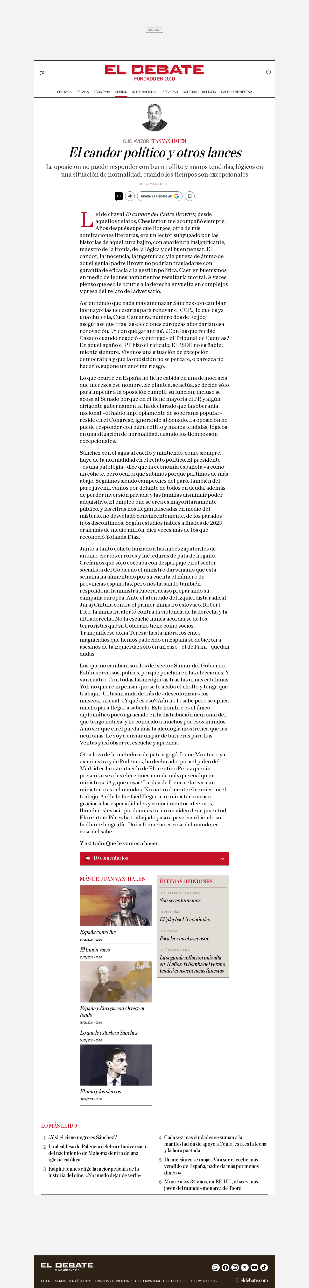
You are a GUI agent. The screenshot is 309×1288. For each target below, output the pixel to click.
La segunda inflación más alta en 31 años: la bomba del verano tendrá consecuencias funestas (192, 964)
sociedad (170, 92)
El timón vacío (95, 950)
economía (102, 92)
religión (209, 92)
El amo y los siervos (100, 1092)
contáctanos (79, 1281)
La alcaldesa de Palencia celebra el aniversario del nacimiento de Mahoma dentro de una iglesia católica (97, 1153)
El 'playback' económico (184, 920)
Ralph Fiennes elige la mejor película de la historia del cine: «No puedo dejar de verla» (94, 1172)
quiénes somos (53, 1281)
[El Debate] (154, 69)
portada (64, 92)
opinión (121, 92)
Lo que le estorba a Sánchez (108, 1033)
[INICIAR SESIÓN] (268, 72)
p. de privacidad (148, 1281)
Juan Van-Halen (168, 141)
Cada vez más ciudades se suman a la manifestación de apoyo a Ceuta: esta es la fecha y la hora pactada (215, 1144)
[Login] (268, 72)
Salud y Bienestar (236, 92)
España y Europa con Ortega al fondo (112, 1012)
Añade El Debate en (156, 196)
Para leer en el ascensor (184, 939)
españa (83, 92)
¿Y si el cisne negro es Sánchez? (82, 1137)
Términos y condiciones (113, 1281)
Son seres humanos (179, 900)
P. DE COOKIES (173, 1281)
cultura (190, 92)
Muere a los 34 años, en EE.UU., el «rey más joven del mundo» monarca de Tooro (211, 1185)
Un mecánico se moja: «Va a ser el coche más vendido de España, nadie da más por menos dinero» (211, 1166)
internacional (145, 92)
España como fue (98, 932)
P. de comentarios (201, 1281)
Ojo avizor (136, 141)
